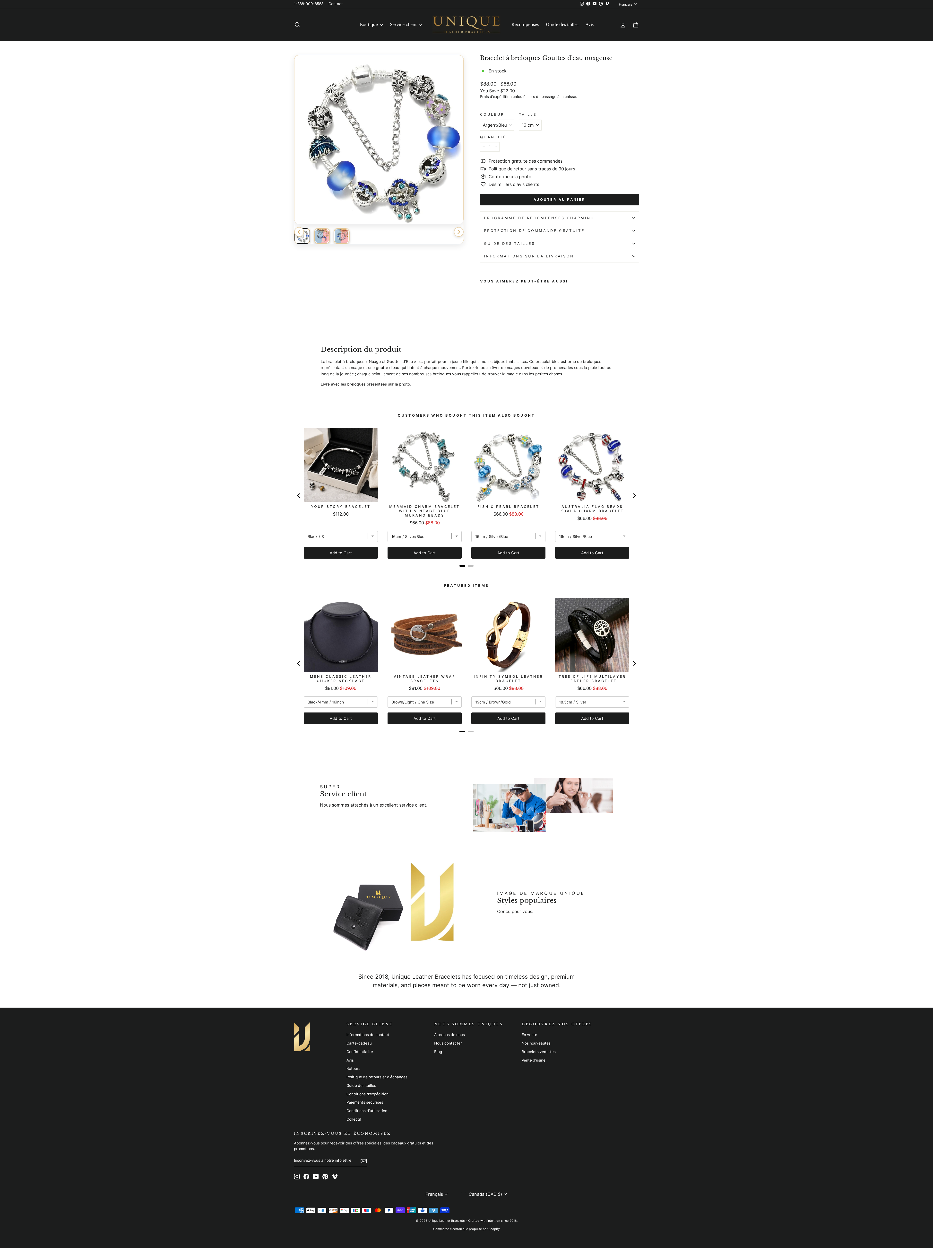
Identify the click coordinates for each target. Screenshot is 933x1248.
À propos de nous (449, 1034)
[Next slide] (634, 496)
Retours (353, 1068)
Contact (335, 3)
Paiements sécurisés (364, 1102)
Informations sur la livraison (529, 256)
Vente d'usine (533, 1060)
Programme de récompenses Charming (539, 218)
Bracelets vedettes (539, 1051)
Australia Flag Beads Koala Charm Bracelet (592, 508)
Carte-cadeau (359, 1043)
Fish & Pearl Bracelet (508, 506)
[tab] (462, 566)
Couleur (492, 114)
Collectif (354, 1119)
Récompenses (525, 24)
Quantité (493, 137)
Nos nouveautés (536, 1043)
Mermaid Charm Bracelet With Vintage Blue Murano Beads (424, 510)
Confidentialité (359, 1051)
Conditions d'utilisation (366, 1110)
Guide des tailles (562, 24)
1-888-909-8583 (309, 3)
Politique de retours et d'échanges (376, 1077)
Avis (590, 24)
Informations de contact (367, 1034)
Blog (438, 1051)
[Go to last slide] (299, 496)
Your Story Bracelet (341, 506)
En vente (529, 1034)
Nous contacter (448, 1043)
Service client (404, 24)
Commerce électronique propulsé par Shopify (466, 1229)
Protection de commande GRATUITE (534, 231)
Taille (528, 114)
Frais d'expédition (496, 96)
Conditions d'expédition (367, 1094)
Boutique (369, 24)
